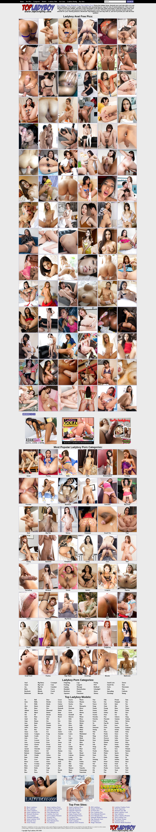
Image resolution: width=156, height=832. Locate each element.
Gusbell (60, 706)
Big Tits (40, 687)
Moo (80, 757)
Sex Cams (62, 1)
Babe (26, 689)
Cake (36, 732)
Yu (126, 764)
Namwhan (82, 772)
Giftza (48, 755)
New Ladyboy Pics (97, 812)
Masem (81, 702)
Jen (59, 740)
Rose (116, 710)
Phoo (105, 744)
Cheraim (37, 749)
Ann (25, 729)
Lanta (70, 734)
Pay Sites (81, 1)
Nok (94, 744)
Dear (47, 700)
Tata (126, 706)
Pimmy (106, 751)
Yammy (127, 751)
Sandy (117, 723)
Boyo (35, 727)
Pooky (106, 768)
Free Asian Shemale (53, 810)
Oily (105, 700)
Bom (35, 717)
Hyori (60, 717)
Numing (95, 759)
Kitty (70, 725)
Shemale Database (32, 814)
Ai (25, 704)
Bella (35, 702)
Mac (70, 761)
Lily (70, 742)
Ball (25, 755)
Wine (127, 746)
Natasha (95, 717)
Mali (70, 766)
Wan (126, 738)
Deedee (48, 702)
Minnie (81, 740)
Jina (59, 753)
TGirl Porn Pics (52, 819)
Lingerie (79, 685)
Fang (48, 734)
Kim (70, 721)
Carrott (36, 740)
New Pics (28, 1)
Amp (26, 721)
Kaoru (71, 700)
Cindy (36, 757)
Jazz (59, 736)
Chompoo (37, 753)
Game (48, 749)
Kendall (71, 714)
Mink (81, 738)
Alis (25, 708)
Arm (25, 742)
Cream (36, 761)
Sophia (117, 746)
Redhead (96, 687)
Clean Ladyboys (32, 810)
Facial (53, 691)
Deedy (48, 704)
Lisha (70, 753)
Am (25, 714)
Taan (116, 770)
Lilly (70, 740)
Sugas (116, 755)
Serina (117, 729)
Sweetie (117, 768)
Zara (126, 772)
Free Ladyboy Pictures (54, 816)
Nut (94, 764)
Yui (126, 766)
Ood (105, 704)
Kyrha (71, 729)
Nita (94, 738)
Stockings (110, 693)
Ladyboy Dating (72, 1)
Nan (94, 700)
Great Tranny (31, 822)
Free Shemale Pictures (98, 814)
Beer (25, 772)
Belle (35, 704)
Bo (35, 714)
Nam (81, 766)
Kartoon (71, 708)
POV (95, 685)
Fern (47, 740)
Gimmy (48, 757)
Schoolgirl (97, 689)
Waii (126, 736)
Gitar (48, 761)
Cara (35, 738)
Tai (116, 772)
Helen (60, 710)
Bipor (36, 712)
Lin (70, 744)
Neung (95, 729)
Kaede (60, 770)
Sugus (117, 757)
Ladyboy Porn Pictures (54, 809)
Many (70, 770)
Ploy (105, 755)
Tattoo (124, 683)
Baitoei (26, 751)
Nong (94, 746)
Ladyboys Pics (73, 817)
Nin (94, 734)
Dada (36, 768)
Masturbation (81, 689)
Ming (81, 736)
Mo (80, 746)
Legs (78, 683)
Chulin (36, 755)
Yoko (127, 759)
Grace (60, 700)
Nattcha (95, 719)
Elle (47, 719)
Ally (25, 712)
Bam (25, 757)
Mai (70, 764)
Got (47, 772)
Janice (60, 732)
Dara (35, 772)
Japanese (67, 693)
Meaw (81, 708)
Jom (59, 755)
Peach (106, 736)
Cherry (36, 751)
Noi (94, 742)
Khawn (71, 717)
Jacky (60, 725)
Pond (105, 761)
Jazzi (59, 738)
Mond (81, 753)
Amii (26, 719)
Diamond (49, 710)
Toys (123, 689)
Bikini (40, 689)
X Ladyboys (51, 822)
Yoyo (126, 761)
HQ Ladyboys (95, 807)
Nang (94, 706)
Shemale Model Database (99, 817)
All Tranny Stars (74, 812)
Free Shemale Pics (97, 816)
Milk (81, 725)
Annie (26, 734)
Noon (94, 755)
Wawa (127, 740)
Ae (25, 700)
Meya (81, 719)
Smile (116, 732)
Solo (108, 689)
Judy (59, 761)
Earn (48, 717)
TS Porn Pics (95, 810)
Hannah (60, 708)
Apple (26, 736)
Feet (52, 693)
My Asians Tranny (120, 819)
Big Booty (41, 683)
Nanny (95, 710)
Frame (48, 746)
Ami (25, 717)
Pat (105, 729)
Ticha (127, 710)
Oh (94, 770)
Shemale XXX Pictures (76, 822)
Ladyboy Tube (52, 1)
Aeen (26, 702)
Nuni (94, 761)
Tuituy (127, 721)
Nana (94, 702)
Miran (81, 744)
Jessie (59, 746)
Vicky (127, 732)
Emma (48, 723)
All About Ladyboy (75, 819)
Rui (116, 712)
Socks (109, 687)
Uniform (124, 691)
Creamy (36, 764)
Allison (26, 710)
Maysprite (82, 706)
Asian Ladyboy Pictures (122, 816)
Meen (81, 710)
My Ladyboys (31, 809)
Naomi (95, 712)
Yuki (126, 768)
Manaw (71, 768)
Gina (48, 759)
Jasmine (60, 734)
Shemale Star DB (120, 810)
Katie (70, 712)
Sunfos (117, 759)
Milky (81, 727)
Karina (71, 702)
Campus (37, 734)
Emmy (48, 727)
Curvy (53, 689)
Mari (70, 772)
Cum (52, 685)
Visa (126, 734)
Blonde (40, 691)
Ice (59, 719)
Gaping (66, 687)
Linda (70, 746)
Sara (116, 725)
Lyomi (71, 759)
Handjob (67, 689)
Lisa (70, 751)
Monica (81, 755)
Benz (35, 708)
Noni (94, 749)
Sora (116, 749)
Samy (116, 721)
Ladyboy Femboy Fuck (122, 807)
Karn (70, 706)
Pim (105, 749)
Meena (81, 712)
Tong (127, 717)
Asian (26, 685)
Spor (116, 751)
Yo (126, 757)
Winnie (127, 749)
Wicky (127, 744)
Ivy (59, 723)
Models (44, 1)
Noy (94, 757)
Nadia (81, 764)
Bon (35, 719)
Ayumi (26, 749)
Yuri (126, 770)
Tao (126, 704)
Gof (47, 766)
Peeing (96, 683)
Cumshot (54, 687)
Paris (105, 727)
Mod (80, 749)
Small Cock (111, 683)
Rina (116, 708)
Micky (81, 723)
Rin (116, 706)
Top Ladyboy (32, 830)
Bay (25, 764)
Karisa (71, 704)
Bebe (25, 768)
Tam (126, 700)
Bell (35, 700)
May (80, 704)
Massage (79, 687)
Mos (80, 759)
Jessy (59, 749)
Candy (36, 736)
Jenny (60, 742)
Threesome (125, 687)
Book (36, 723)
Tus (126, 723)
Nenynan (95, 727)
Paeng (106, 708)
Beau (26, 766)
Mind (81, 732)
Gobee (48, 764)
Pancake (106, 719)
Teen (123, 685)
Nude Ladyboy (74, 821)
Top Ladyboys (119, 814)
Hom (59, 712)
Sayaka (117, 727)
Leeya (70, 738)
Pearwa (106, 738)
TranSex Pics (51, 817)
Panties (79, 691)
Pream (117, 700)
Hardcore (67, 691)
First (47, 742)
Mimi (81, 729)
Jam (59, 727)
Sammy (117, 719)
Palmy (106, 712)
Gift (47, 753)
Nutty (94, 766)
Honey (60, 714)
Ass (25, 687)
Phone (106, 742)
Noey (94, 740)
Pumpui (117, 702)
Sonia (116, 744)
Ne (93, 723)
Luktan (71, 755)
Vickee (127, 729)
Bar (25, 759)
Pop (105, 770)
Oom (105, 706)
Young (124, 693)
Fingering (67, 683)
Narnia (95, 714)
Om (105, 702)
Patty (105, 732)
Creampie (54, 683)
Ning (94, 736)
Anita (26, 727)
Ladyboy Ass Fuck (53, 814)
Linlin (71, 749)
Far (47, 736)
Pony (105, 764)
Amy (25, 723)
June (59, 766)
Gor (47, 770)
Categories (36, 1)
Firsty (48, 744)
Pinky (106, 753)
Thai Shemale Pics (53, 821)
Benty (36, 706)
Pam (105, 714)
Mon (80, 751)
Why (126, 742)
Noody (95, 751)
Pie (105, 746)
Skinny (96, 693)
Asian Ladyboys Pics (33, 812)
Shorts (96, 691)
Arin (25, 738)
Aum (26, 746)
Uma (126, 725)
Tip (126, 714)
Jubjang (60, 759)
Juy (59, 768)
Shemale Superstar (75, 810)
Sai (116, 714)
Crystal (36, 766)
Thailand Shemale (32, 817)
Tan (126, 702)
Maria (81, 700)
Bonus (36, 721)
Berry (36, 710)
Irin (59, 721)
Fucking (66, 685)
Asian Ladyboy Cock (121, 812)
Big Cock (41, 685)
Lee (70, 736)
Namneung (82, 770)
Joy (59, 757)
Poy (105, 772)
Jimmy (60, 751)
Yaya (126, 753)
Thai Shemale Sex (52, 812)
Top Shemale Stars (97, 819)
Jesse (59, 744)
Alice (26, 706)
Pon (105, 759)
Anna (26, 732)
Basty (26, 761)
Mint (81, 742)
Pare (105, 725)
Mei (80, 714)
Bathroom (27, 693)
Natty (94, 721)
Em (47, 721)
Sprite (117, 753)
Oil (94, 772)
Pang (105, 721)
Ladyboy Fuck (119, 821)
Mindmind (82, 734)
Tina (126, 712)
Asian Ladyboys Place (76, 807)
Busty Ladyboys (32, 807)
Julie (59, 764)
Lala (70, 732)
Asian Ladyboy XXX (33, 819)
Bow (35, 725)
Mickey (81, 721)
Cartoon (37, 742)
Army (26, 744)
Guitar (60, 704)
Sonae (117, 742)
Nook (94, 753)
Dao (35, 770)
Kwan (70, 727)
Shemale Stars (31, 821)
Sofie (116, 740)
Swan (116, 766)
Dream (48, 714)
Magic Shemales (96, 822)
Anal (25, 683)
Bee (25, 770)
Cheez (36, 746)
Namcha (82, 768)
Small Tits (110, 685)
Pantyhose (80, 693)
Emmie (48, 725)
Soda (116, 736)
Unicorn (128, 727)
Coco (35, 759)
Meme (81, 717)
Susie (116, 764)
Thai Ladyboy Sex (120, 817)
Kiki (70, 719)
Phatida (106, 740)
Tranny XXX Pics (96, 809)
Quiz (116, 704)
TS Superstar (95, 821)
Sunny (117, 761)
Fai (47, 732)
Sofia (116, 738)
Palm (105, 710)
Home (22, 1)
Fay (47, 738)
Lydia (70, 757)
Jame (59, 729)
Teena (127, 708)
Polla (105, 757)
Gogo (48, 768)
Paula (106, 734)
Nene (94, 725)
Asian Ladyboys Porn (53, 807)
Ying (126, 755)
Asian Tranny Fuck (75, 814)
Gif (47, 751)
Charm (36, 744)
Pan (105, 717)
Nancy (95, 704)
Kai (59, 772)
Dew (47, 708)
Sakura (117, 717)
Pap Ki (106, 723)
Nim (94, 732)
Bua (35, 729)
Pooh (105, 766)
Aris (25, 740)
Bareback (27, 691)
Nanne (95, 708)
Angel (26, 725)
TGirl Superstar (120, 809)
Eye (47, 729)
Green (60, 702)
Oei (94, 768)
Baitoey (26, 753)
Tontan (127, 719)
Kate (70, 710)
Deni (47, 706)
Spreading (110, 691)
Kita (70, 723)
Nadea (81, 761)
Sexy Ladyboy (31, 816)
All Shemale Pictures (75, 816)
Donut (48, 712)
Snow (116, 734)
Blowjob (40, 693)
